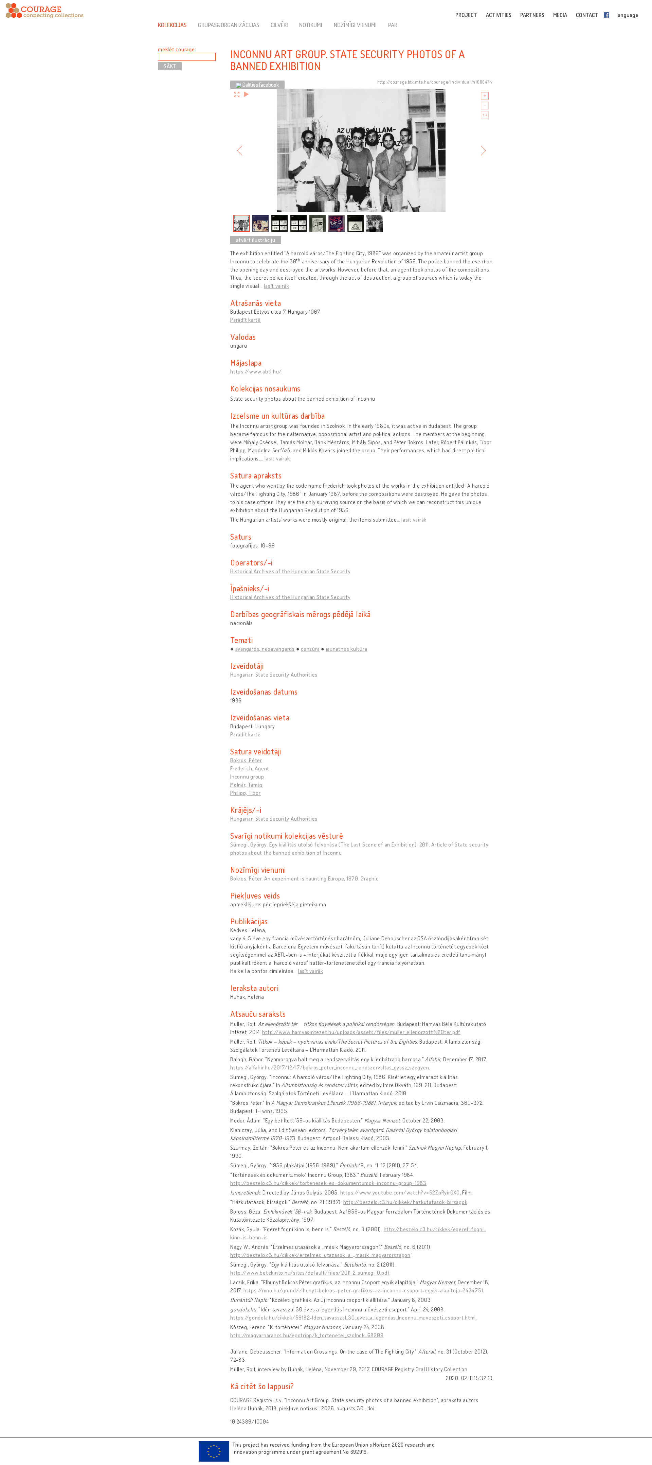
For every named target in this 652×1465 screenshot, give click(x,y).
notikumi (310, 25)
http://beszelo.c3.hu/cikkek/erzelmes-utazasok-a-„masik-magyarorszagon (320, 1255)
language (627, 15)
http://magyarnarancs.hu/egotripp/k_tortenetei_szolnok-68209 (306, 1335)
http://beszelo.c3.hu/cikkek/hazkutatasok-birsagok (405, 1202)
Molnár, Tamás (246, 784)
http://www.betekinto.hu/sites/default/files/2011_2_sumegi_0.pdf (310, 1272)
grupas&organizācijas (228, 25)
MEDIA (560, 15)
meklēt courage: (177, 49)
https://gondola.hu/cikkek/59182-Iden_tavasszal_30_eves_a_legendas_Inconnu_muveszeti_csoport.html (353, 1317)
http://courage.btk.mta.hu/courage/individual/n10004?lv (435, 82)
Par (392, 25)
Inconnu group (247, 776)
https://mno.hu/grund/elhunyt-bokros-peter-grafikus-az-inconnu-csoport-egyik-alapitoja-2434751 (363, 1290)
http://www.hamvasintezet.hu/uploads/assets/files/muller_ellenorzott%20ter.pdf (361, 1032)
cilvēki (279, 25)
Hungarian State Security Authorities (274, 674)
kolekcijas (172, 25)
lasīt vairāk (276, 285)
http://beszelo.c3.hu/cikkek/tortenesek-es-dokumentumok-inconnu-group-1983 (328, 1183)
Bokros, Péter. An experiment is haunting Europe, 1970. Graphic (304, 878)
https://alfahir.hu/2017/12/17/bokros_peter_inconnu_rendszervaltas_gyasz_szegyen (329, 1067)
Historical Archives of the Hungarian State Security (290, 571)
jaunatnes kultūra (346, 648)
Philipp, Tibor (245, 792)
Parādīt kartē (245, 319)
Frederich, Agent (249, 768)
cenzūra (310, 648)
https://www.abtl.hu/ (256, 371)
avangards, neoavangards (265, 648)
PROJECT (466, 15)
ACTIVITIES (498, 15)
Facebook (608, 15)
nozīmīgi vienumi (355, 25)
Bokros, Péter (246, 760)
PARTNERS (532, 15)
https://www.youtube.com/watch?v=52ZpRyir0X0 (400, 1192)
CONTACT (587, 15)
